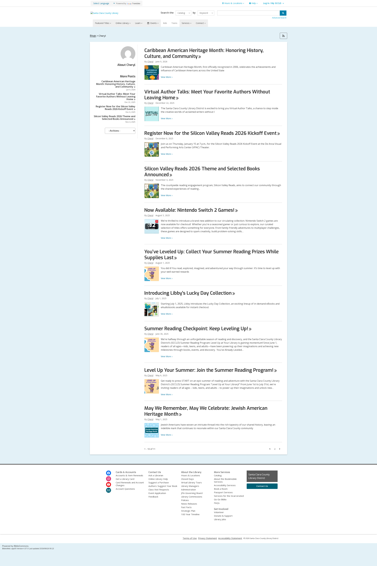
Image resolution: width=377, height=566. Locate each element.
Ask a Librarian (155, 475)
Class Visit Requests (158, 489)
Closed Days (187, 478)
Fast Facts (186, 507)
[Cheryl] (128, 60)
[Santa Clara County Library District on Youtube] (108, 484)
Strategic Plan (188, 510)
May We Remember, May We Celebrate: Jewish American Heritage (205, 411)
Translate (136, 3)
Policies (185, 500)
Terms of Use (190, 538)
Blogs (93, 35)
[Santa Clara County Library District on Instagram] (108, 478)
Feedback (153, 496)
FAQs (217, 502)
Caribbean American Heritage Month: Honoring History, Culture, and (115, 84)
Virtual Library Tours (191, 482)
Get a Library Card (125, 478)
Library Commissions (191, 496)
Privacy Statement (207, 538)
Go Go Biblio (220, 499)
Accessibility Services (225, 485)
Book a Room (221, 488)
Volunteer (219, 512)
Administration (188, 489)
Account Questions (125, 488)
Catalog (218, 475)
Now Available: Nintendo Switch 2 (189, 210)
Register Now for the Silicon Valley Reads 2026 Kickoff (115, 108)
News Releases (189, 503)
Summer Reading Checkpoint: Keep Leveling (196, 329)
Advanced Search (279, 18)
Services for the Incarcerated (229, 495)
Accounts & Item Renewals (129, 475)
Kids (165, 23)
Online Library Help (158, 478)
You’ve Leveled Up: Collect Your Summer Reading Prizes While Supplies (211, 255)
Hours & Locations (190, 475)
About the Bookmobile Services (225, 480)
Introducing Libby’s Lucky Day (188, 293)
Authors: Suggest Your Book (162, 486)
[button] (233, 3)
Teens (174, 23)
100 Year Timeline (190, 514)
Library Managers (190, 486)
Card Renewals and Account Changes (130, 484)
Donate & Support (223, 515)
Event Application (157, 493)
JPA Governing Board (191, 493)
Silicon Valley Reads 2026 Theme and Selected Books (114, 118)
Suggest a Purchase (158, 482)
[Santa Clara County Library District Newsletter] (108, 490)
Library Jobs (220, 519)
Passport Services (223, 492)
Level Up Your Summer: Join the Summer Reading (208, 370)
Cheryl (150, 61)
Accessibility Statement (230, 538)
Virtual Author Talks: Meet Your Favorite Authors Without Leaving (115, 96)
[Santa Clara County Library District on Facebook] (108, 473)
